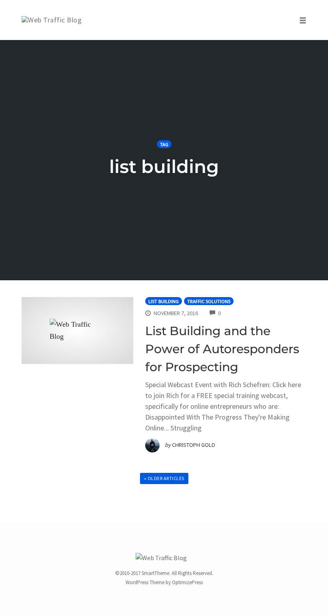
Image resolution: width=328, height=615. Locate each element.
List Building (163, 301)
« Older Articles (164, 478)
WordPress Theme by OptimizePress (164, 582)
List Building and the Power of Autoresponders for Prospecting (222, 349)
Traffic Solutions (208, 301)
